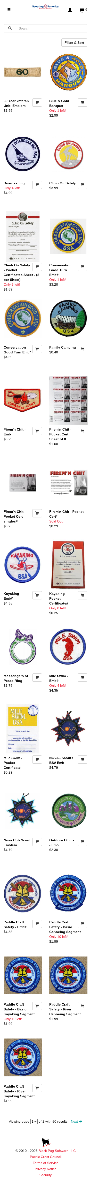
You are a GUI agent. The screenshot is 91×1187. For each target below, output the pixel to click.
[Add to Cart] (37, 102)
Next (75, 1121)
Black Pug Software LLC (57, 1151)
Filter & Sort (74, 43)
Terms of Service (45, 1163)
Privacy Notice (46, 1169)
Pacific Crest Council (45, 1157)
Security (45, 1175)
